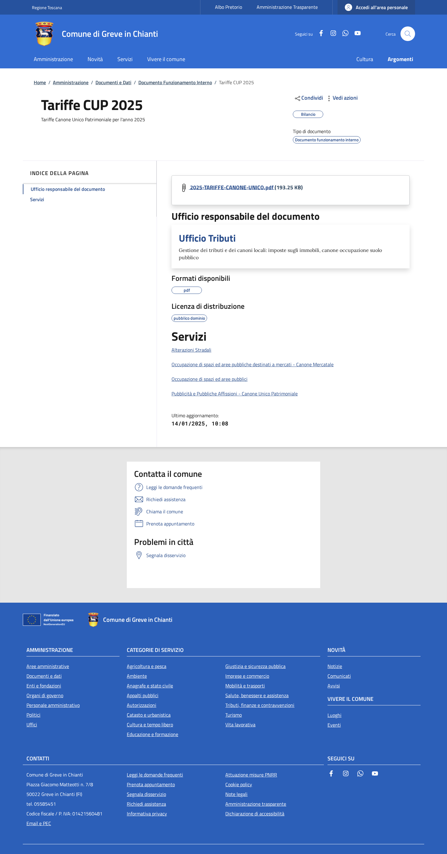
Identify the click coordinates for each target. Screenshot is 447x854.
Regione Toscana (47, 7)
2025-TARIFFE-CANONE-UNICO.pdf (232, 187)
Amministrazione (70, 82)
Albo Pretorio (228, 7)
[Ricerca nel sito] (407, 33)
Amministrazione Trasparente (287, 7)
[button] (376, 7)
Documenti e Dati (113, 82)
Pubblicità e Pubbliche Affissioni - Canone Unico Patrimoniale (235, 393)
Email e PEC (38, 823)
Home (40, 82)
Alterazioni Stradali (191, 349)
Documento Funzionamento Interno (175, 82)
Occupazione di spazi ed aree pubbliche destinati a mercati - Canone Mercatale (253, 364)
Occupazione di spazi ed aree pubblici (210, 379)
